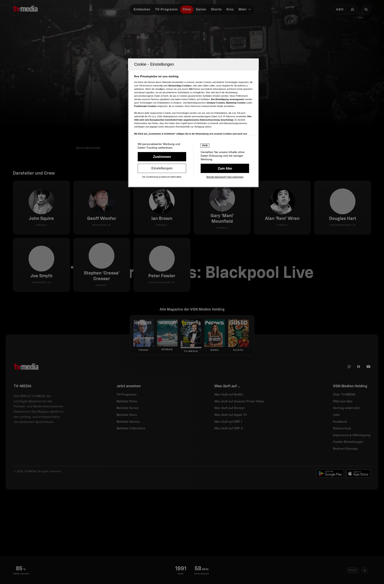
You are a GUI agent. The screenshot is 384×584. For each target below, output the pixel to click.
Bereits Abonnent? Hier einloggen (224, 177)
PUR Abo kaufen (225, 168)
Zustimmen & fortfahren (162, 156)
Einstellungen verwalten (162, 168)
